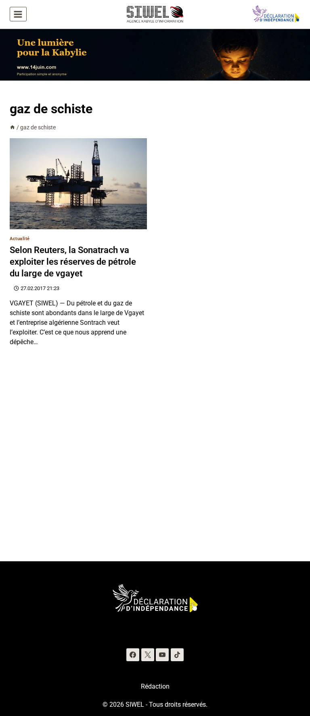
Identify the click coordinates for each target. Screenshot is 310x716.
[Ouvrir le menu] (18, 14)
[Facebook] (132, 654)
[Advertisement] (155, 465)
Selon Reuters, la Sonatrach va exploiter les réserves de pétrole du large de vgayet (73, 261)
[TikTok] (177, 654)
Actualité (20, 238)
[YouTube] (162, 654)
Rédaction (155, 686)
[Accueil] (12, 127)
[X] (147, 654)
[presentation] (78, 184)
